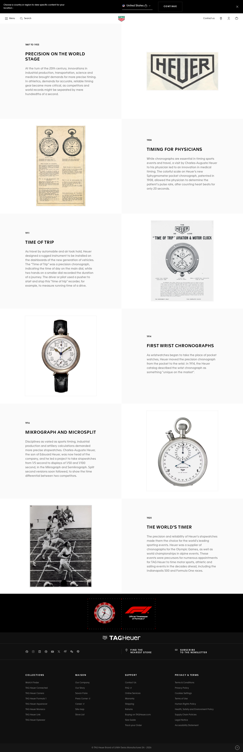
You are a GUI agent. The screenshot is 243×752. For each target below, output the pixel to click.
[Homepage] (121, 18)
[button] (229, 18)
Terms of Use (181, 699)
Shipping (129, 704)
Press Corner (81, 699)
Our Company (82, 683)
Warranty (129, 699)
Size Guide (130, 720)
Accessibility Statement (187, 725)
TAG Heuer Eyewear (35, 720)
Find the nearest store (141, 651)
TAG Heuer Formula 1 (35, 699)
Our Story (80, 688)
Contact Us (130, 683)
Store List (79, 715)
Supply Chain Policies (186, 715)
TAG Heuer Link (32, 715)
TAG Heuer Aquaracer (36, 704)
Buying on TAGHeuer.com (138, 715)
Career (79, 704)
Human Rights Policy (185, 704)
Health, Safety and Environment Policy (194, 709)
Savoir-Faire (81, 693)
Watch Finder (32, 683)
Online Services (133, 693)
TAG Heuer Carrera (34, 693)
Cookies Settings (183, 693)
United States (135, 5)
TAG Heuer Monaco (35, 709)
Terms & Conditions (184, 683)
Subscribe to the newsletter (193, 651)
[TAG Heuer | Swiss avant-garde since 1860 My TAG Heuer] (121, 638)
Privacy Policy (182, 688)
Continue (173, 6)
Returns (129, 709)
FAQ (127, 688)
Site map (79, 709)
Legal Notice (181, 720)
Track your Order (133, 725)
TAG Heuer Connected (36, 688)
